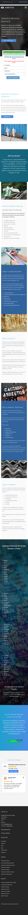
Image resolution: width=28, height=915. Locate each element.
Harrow (5, 609)
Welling (5, 673)
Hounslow (6, 626)
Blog (2, 848)
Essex (18, 694)
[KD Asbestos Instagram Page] (11, 907)
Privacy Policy (4, 850)
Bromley (6, 574)
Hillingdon (6, 612)
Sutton (5, 664)
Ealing (5, 595)
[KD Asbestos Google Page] (6, 907)
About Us (3, 843)
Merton (5, 638)
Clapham (6, 580)
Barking (5, 560)
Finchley (6, 598)
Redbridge (6, 643)
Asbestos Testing (5, 893)
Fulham (5, 600)
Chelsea (5, 578)
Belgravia (6, 565)
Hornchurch (6, 624)
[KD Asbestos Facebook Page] (1, 907)
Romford (6, 657)
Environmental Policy (5, 829)
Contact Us (3, 852)
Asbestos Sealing (5, 887)
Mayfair (5, 636)
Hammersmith (7, 605)
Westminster (7, 675)
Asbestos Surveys (5, 889)
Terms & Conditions (5, 833)
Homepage (3, 841)
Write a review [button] (13, 771)
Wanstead (6, 671)
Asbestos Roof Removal (6, 884)
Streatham (6, 662)
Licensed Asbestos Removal (7, 863)
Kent (16, 694)
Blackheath (6, 569)
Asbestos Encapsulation (6, 874)
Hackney (6, 604)
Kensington (6, 629)
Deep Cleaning (4, 895)
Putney (5, 642)
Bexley (5, 567)
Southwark (6, 660)
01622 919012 (23, 2)
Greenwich (6, 602)
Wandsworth (7, 669)
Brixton (5, 572)
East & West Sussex (13, 696)
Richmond (6, 655)
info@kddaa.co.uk (7, 2)
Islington (6, 628)
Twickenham (7, 667)
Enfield (5, 596)
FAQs (2, 845)
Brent (5, 571)
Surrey (22, 694)
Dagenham (6, 593)
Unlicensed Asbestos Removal (8, 865)
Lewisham (6, 633)
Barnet (5, 562)
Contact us (5, 692)
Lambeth (6, 631)
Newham (6, 640)
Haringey (6, 607)
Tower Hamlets (7, 666)
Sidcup (5, 659)
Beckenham (6, 564)
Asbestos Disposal (5, 869)
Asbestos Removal (5, 860)
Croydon (6, 581)
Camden (6, 576)
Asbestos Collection (5, 867)
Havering (6, 611)
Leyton (5, 635)
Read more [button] (6, 790)
